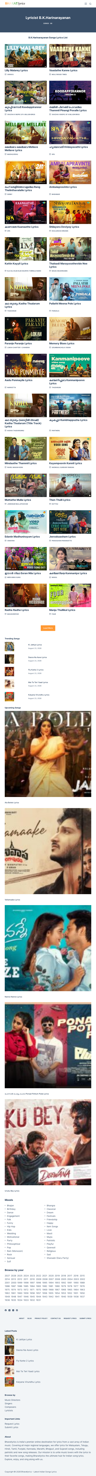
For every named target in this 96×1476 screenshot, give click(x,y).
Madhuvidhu (12, 154)
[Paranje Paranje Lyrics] (26, 329)
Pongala (55, 311)
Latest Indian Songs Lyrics (45, 1472)
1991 (69, 1282)
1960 (19, 1293)
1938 (76, 1296)
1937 (82, 1296)
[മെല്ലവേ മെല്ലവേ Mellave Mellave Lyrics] (26, 132)
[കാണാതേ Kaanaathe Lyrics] (26, 212)
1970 (38, 1289)
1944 (38, 1296)
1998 (26, 1282)
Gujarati (64, 1449)
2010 (32, 1279)
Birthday (11, 1209)
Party (9, 1240)
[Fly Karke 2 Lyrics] (9, 671)
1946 (26, 1296)
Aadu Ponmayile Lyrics (18, 380)
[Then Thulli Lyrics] (70, 485)
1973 (19, 1289)
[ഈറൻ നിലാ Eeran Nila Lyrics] (26, 559)
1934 (19, 1300)
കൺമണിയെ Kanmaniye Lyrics (68, 573)
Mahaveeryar (13, 614)
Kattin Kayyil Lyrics (16, 263)
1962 (7, 1293)
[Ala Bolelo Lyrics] (48, 754)
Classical (51, 1209)
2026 (13, 1275)
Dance (10, 1212)
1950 (82, 1293)
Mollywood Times (59, 74)
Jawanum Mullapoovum (17, 504)
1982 (44, 1286)
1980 (57, 1286)
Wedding (11, 1233)
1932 (32, 1300)
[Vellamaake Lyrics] (48, 851)
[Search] (90, 4)
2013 (13, 1279)
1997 (32, 1282)
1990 (76, 1282)
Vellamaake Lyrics (12, 900)
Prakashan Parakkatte (62, 541)
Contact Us (56, 1318)
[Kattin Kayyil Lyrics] (26, 249)
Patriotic (51, 1240)
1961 (13, 1293)
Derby (9, 194)
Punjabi (21, 1449)
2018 (63, 1275)
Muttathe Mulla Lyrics (18, 499)
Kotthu (55, 504)
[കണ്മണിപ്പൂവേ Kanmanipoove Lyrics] (70, 365)
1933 (26, 1300)
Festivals (51, 1216)
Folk (9, 1219)
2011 (26, 1279)
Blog (30, 1318)
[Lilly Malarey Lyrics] (26, 56)
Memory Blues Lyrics (61, 343)
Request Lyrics (70, 1318)
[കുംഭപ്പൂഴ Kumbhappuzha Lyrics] (70, 405)
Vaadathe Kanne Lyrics (63, 70)
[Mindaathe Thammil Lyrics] (26, 448)
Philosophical (13, 1244)
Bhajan (10, 1205)
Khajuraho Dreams (60, 231)
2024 (26, 1275)
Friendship (52, 1219)
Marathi (40, 1449)
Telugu (84, 1445)
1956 (44, 1293)
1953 (63, 1293)
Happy (50, 1223)
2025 (19, 1275)
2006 (57, 1279)
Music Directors (12, 1400)
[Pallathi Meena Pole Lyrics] (70, 289)
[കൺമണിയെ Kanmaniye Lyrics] (70, 559)
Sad (49, 1254)
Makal (54, 577)
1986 (19, 1286)
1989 (82, 1282)
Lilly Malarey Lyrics (16, 70)
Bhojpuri (50, 1449)
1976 (82, 1286)
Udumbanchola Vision (61, 347)
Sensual (11, 1258)
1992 (63, 1282)
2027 (7, 1275)
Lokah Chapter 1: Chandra (18, 347)
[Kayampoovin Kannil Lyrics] (70, 448)
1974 (13, 1289)
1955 (50, 1293)
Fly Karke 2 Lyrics (36, 670)
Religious (51, 1251)
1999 (19, 1282)
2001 (7, 1282)
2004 (70, 1279)
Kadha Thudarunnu (15, 431)
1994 (51, 1282)
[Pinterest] (17, 1310)
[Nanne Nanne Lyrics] (48, 948)
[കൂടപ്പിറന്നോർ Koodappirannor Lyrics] (26, 92)
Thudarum (11, 311)
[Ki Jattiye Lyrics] (9, 646)
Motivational (13, 1237)
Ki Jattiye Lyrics (35, 645)
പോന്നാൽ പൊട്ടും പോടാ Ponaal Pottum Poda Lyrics (27, 1094)
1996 (38, 1282)
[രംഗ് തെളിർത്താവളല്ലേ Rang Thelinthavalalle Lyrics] (26, 172)
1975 (7, 1289)
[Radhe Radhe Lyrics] (26, 595)
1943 (44, 1296)
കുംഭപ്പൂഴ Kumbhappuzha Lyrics (68, 420)
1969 (44, 1289)
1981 (50, 1286)
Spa (53, 154)
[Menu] (86, 4)
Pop (9, 1247)
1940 (63, 1296)
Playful (50, 1244)
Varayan (10, 541)
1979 (63, 1286)
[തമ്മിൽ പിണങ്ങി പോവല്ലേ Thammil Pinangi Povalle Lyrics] (70, 92)
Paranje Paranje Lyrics (18, 343)
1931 (38, 1300)
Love (49, 1230)
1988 (7, 1286)
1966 (63, 1289)
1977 (76, 1286)
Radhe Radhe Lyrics (17, 610)
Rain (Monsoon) (15, 1251)
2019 (57, 1275)
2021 (44, 1275)
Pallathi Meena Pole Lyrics (65, 303)
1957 (38, 1293)
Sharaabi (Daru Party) (58, 1258)
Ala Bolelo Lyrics (12, 802)
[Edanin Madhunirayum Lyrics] (26, 522)
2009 (38, 1279)
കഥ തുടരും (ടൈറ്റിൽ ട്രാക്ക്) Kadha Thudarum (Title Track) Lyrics (23, 423)
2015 (82, 1275)
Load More (48, 628)
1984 (32, 1286)
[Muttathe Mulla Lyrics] (26, 485)
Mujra (49, 1237)
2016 (76, 1275)
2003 (76, 1279)
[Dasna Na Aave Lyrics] (9, 659)
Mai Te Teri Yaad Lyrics (38, 682)
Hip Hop (11, 1226)
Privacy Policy (41, 1318)
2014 (7, 1279)
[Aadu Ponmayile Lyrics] (26, 365)
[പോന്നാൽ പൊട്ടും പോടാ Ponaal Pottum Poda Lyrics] (48, 1045)
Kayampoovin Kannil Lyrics (65, 463)
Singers (8, 1403)
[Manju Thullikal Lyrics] (70, 595)
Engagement (13, 1216)
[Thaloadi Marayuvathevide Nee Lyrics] (70, 249)
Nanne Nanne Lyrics (13, 997)
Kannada (31, 1449)
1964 (76, 1289)
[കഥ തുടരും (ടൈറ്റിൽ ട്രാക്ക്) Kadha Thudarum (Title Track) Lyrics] (26, 405)
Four (54, 614)
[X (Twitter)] (9, 1310)
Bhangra (51, 1205)
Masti (49, 1233)
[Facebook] (6, 1310)
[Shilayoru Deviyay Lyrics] (70, 212)
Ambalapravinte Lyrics (63, 186)
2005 (63, 1279)
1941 (57, 1296)
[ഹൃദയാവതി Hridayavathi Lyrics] (70, 132)
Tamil (14, 1449)
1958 (32, 1293)
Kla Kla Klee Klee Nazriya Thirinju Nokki (24, 271)
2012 (19, 1279)
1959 (26, 1293)
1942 (51, 1296)
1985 (26, 1286)
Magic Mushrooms (60, 271)
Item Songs (52, 1226)
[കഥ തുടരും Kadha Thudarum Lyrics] (26, 289)
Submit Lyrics (85, 1318)
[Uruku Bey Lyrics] (48, 1142)
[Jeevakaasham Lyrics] (70, 522)
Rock (9, 1254)
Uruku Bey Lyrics (12, 1191)
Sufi (9, 1261)
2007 (51, 1279)
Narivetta (11, 387)
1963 (82, 1289)
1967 (57, 1289)
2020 (51, 1275)
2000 (13, 1282)
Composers (10, 1407)
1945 (32, 1296)
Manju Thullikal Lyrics (62, 610)
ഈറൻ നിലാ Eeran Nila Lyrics (23, 573)
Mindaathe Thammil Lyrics (21, 463)
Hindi (7, 1449)
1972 (26, 1289)
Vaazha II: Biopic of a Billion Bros (21, 114)
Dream (50, 1212)
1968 (51, 1289)
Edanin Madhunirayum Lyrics (22, 536)
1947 (19, 1296)
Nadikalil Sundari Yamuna (63, 467)
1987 (13, 1286)
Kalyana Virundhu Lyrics (38, 695)
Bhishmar (56, 194)
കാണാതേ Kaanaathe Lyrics (21, 226)
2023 (32, 1275)
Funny (10, 1223)
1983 (38, 1286)
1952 (69, 1293)
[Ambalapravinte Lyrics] (70, 172)
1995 (44, 1282)
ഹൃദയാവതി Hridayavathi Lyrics (68, 146)
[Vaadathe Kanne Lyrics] (70, 56)
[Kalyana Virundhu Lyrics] (9, 696)
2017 (69, 1275)
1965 (69, 1289)
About (21, 1318)
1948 (13, 1296)
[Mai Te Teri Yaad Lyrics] (9, 684)
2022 (38, 1275)
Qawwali (51, 1247)
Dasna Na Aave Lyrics (37, 657)
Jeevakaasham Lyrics (62, 536)
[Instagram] (13, 1310)
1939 (69, 1296)
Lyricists (9, 1410)
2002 (82, 1279)
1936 (7, 1300)
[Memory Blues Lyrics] (70, 329)
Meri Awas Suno (13, 577)
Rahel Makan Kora (15, 467)
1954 (57, 1293)
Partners (56, 431)
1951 (76, 1293)
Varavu (10, 74)
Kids (9, 1230)
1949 (7, 1296)
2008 (45, 1279)
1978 (69, 1286)
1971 (32, 1289)
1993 (57, 1282)
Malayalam (74, 1445)
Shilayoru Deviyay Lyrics (64, 226)
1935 (13, 1300)
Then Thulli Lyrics (59, 499)
